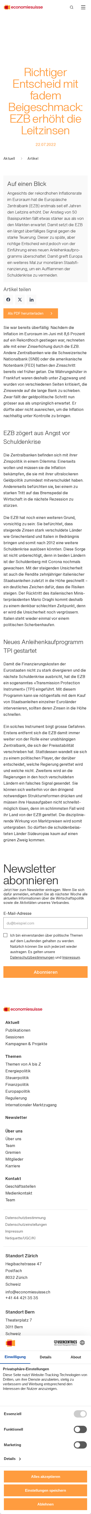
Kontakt (13, 1178)
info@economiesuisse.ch (27, 1292)
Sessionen (14, 1037)
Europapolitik (17, 1091)
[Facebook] (8, 299)
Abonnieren (46, 972)
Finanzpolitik (17, 1084)
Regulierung (16, 1098)
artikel (32, 158)
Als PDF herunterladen (25, 313)
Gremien (13, 1152)
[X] (20, 299)
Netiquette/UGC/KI (20, 1238)
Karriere (12, 1166)
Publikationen (17, 1030)
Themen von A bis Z (23, 1064)
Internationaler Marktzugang (31, 1105)
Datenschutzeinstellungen (26, 1224)
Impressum (71, 957)
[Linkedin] (31, 299)
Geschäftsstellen (20, 1186)
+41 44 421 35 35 (21, 1298)
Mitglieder (14, 1159)
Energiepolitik (18, 1071)
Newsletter (16, 1117)
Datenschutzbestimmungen (32, 957)
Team (10, 1145)
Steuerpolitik (17, 1078)
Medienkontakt (18, 1193)
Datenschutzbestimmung (25, 1217)
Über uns (14, 1131)
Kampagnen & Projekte (26, 1044)
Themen (13, 1056)
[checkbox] (5, 935)
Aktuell (9, 158)
